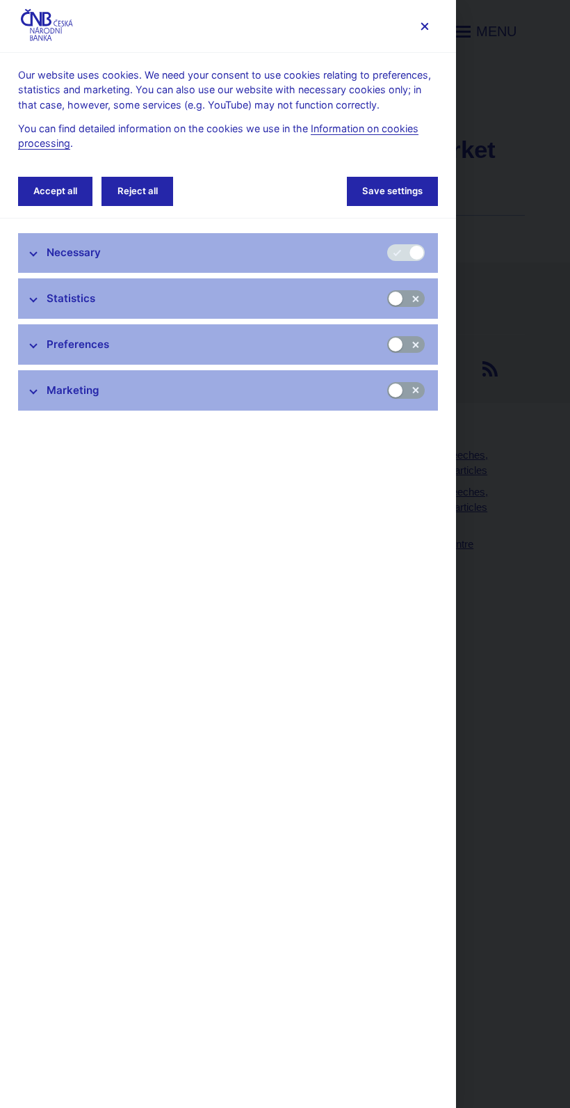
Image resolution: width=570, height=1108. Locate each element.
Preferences (78, 344)
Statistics (71, 298)
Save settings (392, 190)
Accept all (55, 190)
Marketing (73, 390)
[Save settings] (424, 26)
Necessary (74, 252)
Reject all (137, 190)
